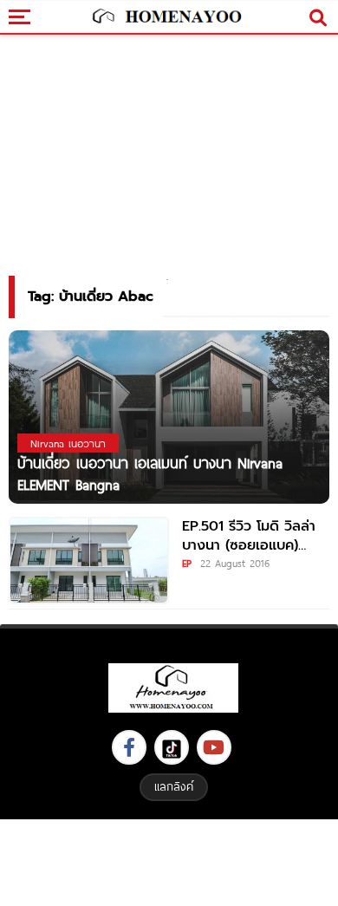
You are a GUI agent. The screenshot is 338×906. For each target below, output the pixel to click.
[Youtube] (214, 747)
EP (187, 562)
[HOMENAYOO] (165, 17)
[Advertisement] (169, 860)
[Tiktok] (171, 747)
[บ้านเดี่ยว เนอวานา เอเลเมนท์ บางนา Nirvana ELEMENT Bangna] (169, 416)
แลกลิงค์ (173, 786)
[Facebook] (129, 747)
